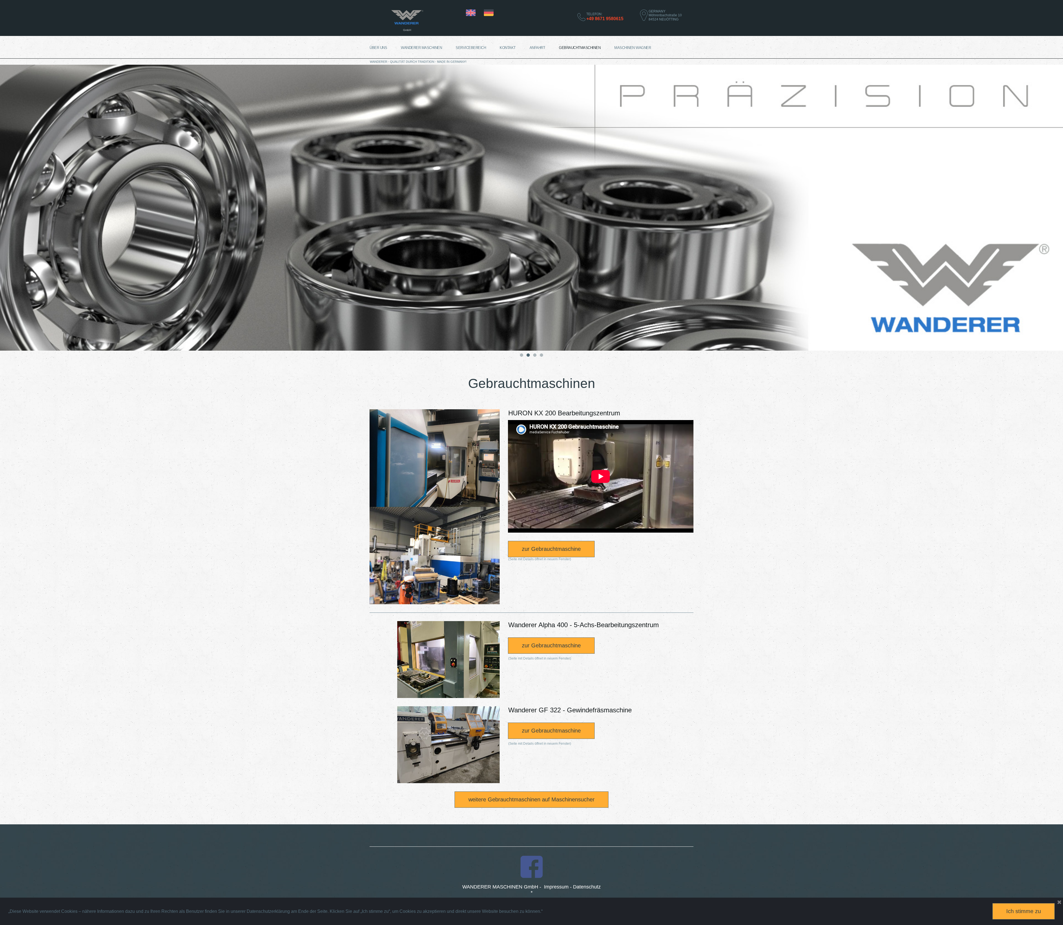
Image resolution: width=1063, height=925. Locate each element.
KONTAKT (508, 48)
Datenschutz (587, 887)
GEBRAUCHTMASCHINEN (579, 48)
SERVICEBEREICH (471, 48)
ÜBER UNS (378, 48)
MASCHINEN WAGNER (632, 48)
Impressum (556, 887)
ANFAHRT (537, 48)
